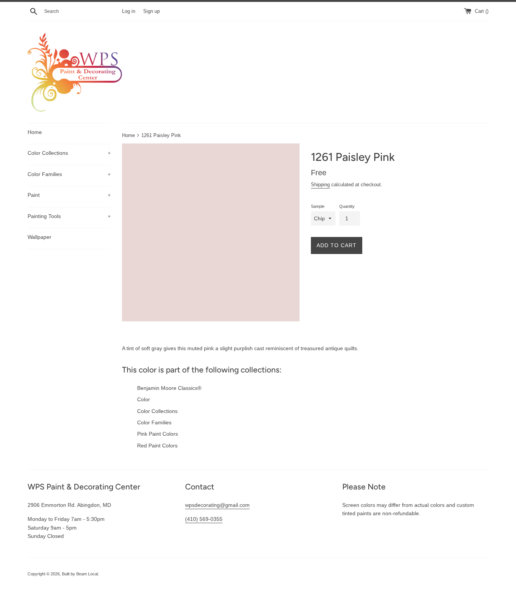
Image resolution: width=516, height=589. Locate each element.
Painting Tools (69, 216)
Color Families (69, 174)
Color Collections (69, 153)
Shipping (320, 184)
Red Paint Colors (157, 446)
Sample (317, 206)
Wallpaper (39, 237)
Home (35, 132)
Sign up (151, 11)
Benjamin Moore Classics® (169, 388)
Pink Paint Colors (157, 434)
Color (143, 399)
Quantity (347, 206)
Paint (69, 195)
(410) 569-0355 (203, 519)
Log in (128, 11)
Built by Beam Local (80, 574)
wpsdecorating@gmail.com (217, 505)
